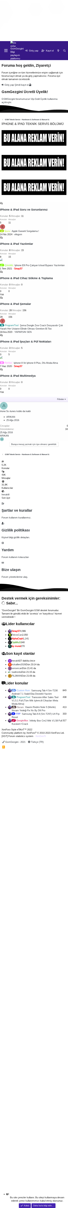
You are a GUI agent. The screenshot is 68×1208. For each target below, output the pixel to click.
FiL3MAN (17, 675)
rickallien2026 (19, 664)
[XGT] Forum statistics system (24, 736)
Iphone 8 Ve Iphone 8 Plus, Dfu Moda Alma (31, 363)
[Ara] (39, 37)
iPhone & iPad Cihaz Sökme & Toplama (26, 278)
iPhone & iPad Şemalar (15, 303)
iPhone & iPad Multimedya (18, 375)
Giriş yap (9, 84)
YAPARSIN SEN (23, 332)
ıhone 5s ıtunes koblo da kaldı (15, 411)
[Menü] (6, 51)
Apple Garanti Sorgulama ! (22, 231)
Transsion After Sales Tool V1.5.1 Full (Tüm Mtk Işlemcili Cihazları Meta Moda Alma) (35, 700)
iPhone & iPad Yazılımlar (16, 243)
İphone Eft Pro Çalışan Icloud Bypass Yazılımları (35, 265)
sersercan (17, 668)
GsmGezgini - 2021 (15, 742)
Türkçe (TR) (37, 742)
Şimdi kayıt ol (22, 84)
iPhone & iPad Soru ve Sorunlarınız (24, 209)
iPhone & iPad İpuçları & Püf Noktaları (25, 341)
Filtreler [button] (60, 399)
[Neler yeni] (34, 37)
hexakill (5, 494)
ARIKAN (10, 416)
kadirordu (16, 672)
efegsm (18, 234)
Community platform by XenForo (33, 732)
